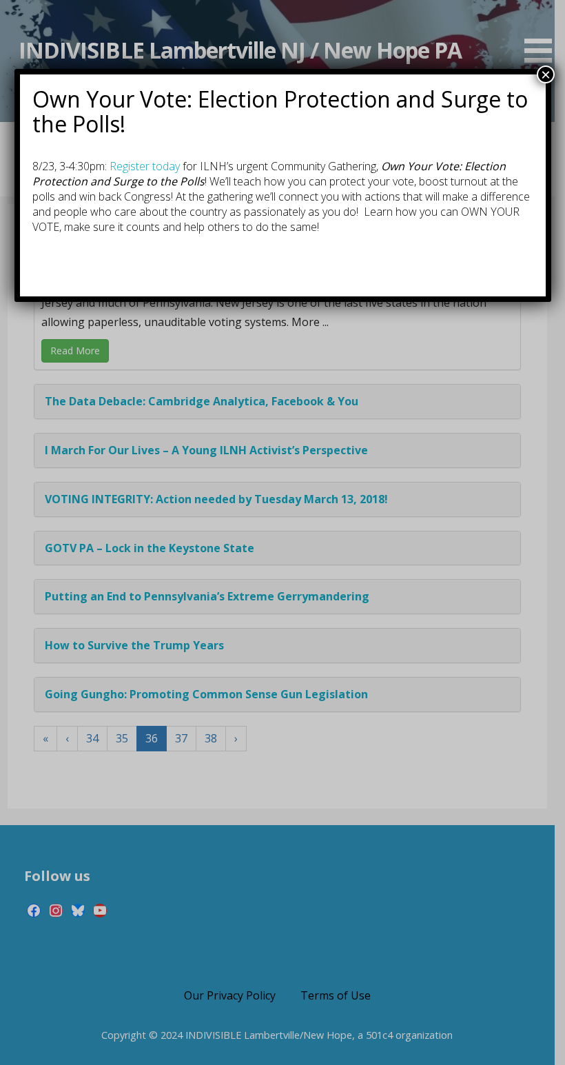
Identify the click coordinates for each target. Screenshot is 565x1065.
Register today (145, 166)
